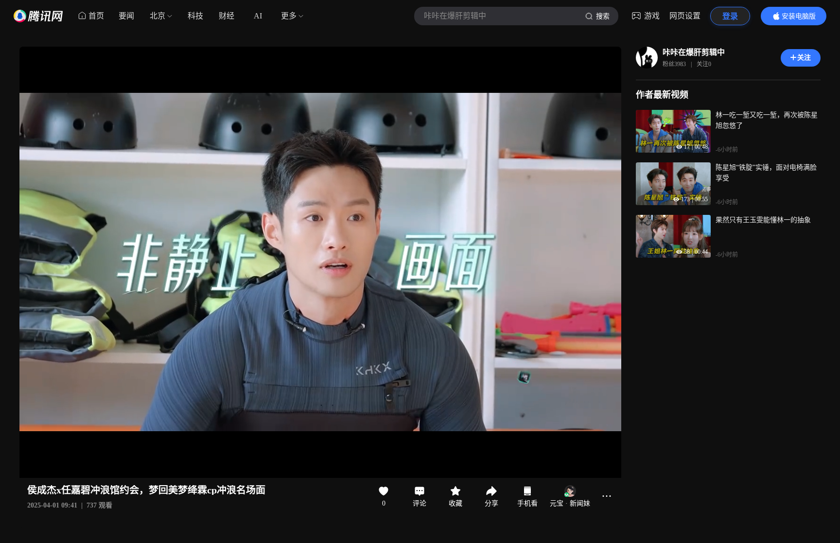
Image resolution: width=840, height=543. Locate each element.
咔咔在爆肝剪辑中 (694, 52)
